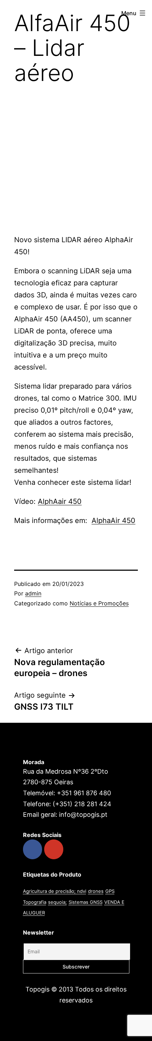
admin (33, 593)
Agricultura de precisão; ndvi (54, 891)
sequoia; (57, 902)
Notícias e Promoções (99, 603)
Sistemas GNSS (86, 902)
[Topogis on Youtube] (53, 849)
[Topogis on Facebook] (32, 849)
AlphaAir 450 (113, 520)
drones (96, 891)
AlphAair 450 (60, 501)
